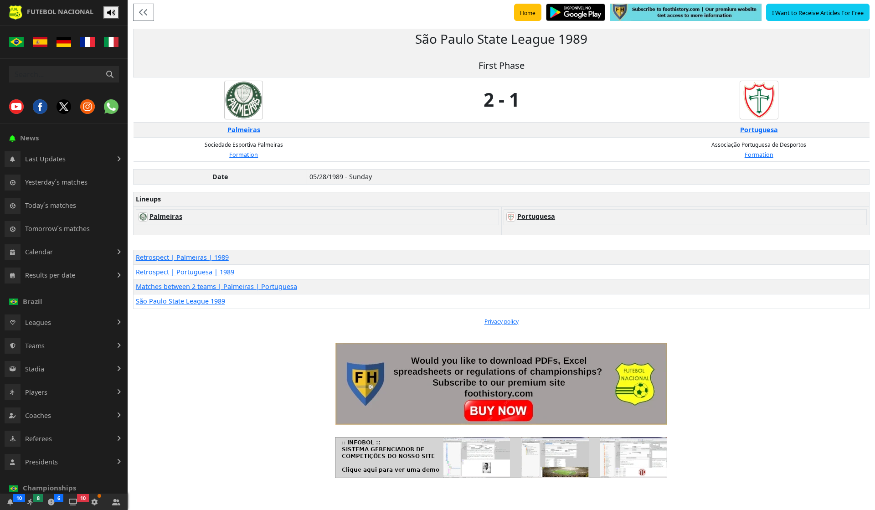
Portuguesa (759, 129)
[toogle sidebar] (143, 12)
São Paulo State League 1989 (180, 301)
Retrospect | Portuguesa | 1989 (185, 272)
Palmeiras (243, 129)
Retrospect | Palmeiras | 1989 (182, 257)
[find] (109, 74)
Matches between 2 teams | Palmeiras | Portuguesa (216, 286)
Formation (243, 155)
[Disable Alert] (111, 12)
